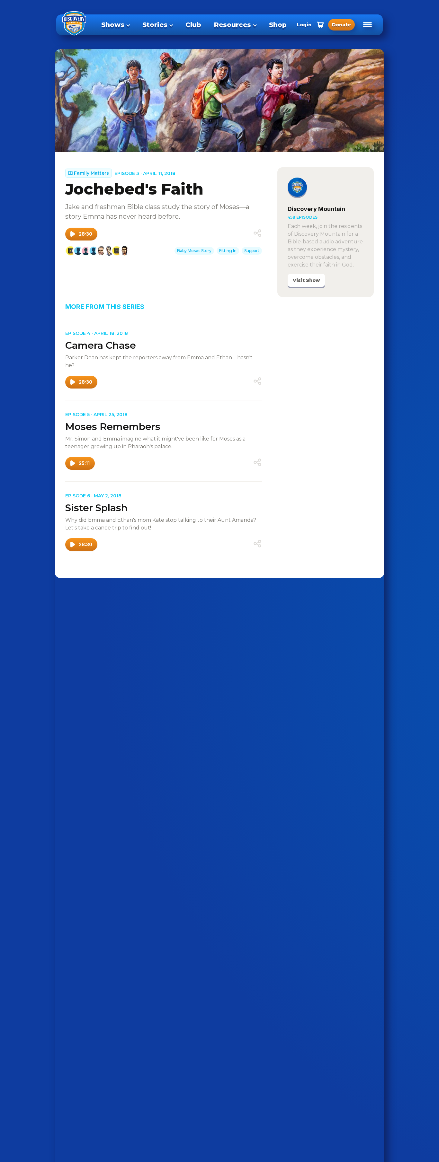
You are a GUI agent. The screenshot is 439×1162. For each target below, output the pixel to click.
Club (193, 25)
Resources (232, 25)
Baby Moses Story (194, 250)
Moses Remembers (112, 426)
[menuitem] (115, 25)
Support (251, 250)
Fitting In (228, 250)
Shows (112, 25)
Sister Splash (96, 508)
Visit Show (306, 280)
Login (304, 25)
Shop (278, 25)
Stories (154, 25)
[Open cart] (320, 25)
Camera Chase (100, 345)
